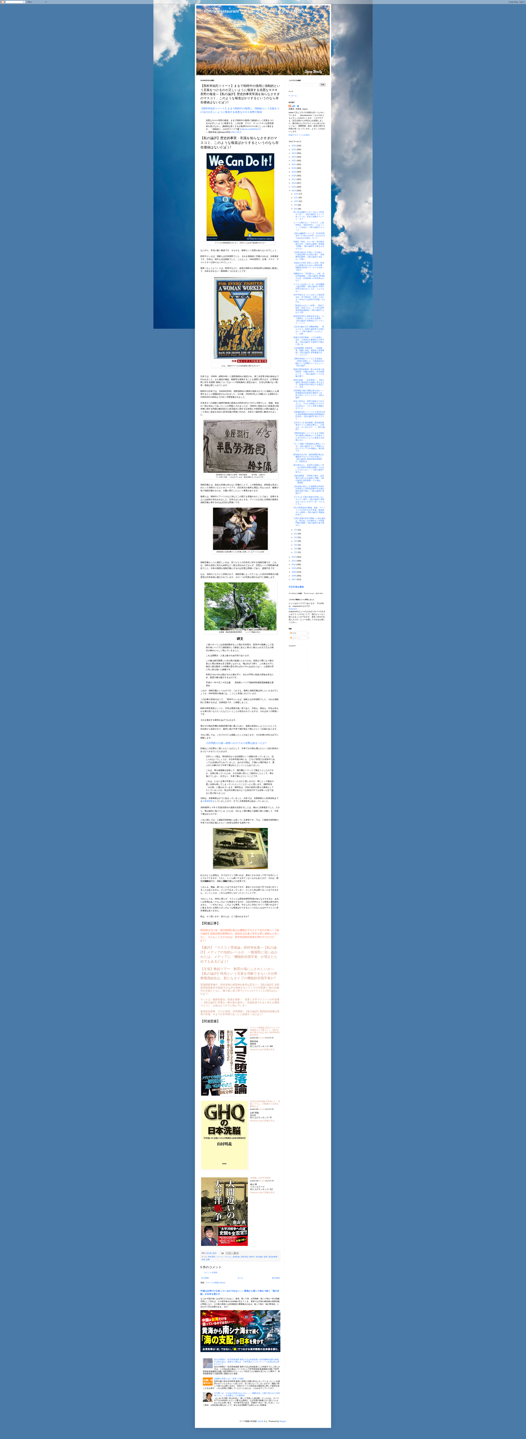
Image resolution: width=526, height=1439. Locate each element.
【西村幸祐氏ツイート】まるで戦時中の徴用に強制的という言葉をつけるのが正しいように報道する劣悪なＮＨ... (308, 436)
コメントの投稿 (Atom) (215, 1282)
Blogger (282, 1421)
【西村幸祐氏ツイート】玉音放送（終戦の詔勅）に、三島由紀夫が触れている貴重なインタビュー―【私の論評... (308, 362)
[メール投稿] (222, 1253)
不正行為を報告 (296, 587)
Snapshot (293, 609)
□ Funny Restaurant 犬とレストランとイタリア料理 (251, 11)
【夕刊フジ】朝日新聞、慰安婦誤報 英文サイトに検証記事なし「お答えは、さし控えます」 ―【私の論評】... (309, 425)
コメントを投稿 (210, 1272)
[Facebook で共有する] (235, 1253)
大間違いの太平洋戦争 (260, 1178)
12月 (296, 194)
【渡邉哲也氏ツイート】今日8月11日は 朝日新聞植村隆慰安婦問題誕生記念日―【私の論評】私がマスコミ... (309, 415)
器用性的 (236, 1257)
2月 (296, 548)
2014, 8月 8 (236, 132)
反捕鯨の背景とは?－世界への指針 (229, 1379)
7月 (296, 530)
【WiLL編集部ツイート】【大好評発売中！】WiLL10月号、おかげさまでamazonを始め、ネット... (309, 235)
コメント (296, 638)
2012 (294, 561)
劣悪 (208, 1260)
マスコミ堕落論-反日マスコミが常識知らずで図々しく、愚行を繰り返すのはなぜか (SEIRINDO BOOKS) (265, 1031)
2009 (294, 572)
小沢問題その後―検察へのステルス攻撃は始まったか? (236, 743)
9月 (296, 205)
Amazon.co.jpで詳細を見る (262, 1049)
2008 (294, 576)
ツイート (219, 1257)
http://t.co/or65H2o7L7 (251, 129)
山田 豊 (295, 106)
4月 (296, 541)
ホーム (240, 1278)
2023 (294, 157)
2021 (294, 164)
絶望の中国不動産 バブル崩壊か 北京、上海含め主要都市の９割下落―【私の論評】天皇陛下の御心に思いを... (308, 340)
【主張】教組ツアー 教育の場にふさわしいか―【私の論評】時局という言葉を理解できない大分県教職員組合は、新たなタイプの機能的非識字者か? (238, 973)
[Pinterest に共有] (237, 1253)
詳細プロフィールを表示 (299, 135)
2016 (294, 183)
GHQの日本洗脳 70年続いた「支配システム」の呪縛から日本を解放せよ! (265, 1103)
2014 (294, 190)
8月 (296, 209)
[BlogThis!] (229, 1253)
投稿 (294, 633)
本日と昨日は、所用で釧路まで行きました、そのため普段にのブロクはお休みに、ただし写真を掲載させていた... (308, 404)
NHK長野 (211, 1257)
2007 (294, 579)
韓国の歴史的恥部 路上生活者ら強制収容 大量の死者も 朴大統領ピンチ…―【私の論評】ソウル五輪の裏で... (308, 372)
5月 (296, 537)
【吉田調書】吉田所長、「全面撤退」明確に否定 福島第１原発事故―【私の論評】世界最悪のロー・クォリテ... (308, 351)
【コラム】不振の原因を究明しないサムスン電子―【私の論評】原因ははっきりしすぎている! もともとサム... (309, 500)
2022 (294, 160)
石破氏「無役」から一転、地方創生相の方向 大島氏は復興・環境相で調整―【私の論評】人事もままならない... (308, 245)
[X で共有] (232, 1253)
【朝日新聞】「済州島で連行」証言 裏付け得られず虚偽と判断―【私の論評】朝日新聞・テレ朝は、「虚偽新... (309, 479)
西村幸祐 (244, 1257)
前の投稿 (276, 1278)
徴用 (265, 1257)
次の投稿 (205, 1278)
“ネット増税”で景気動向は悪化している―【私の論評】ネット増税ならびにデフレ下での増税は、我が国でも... (309, 447)
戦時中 (252, 1257)
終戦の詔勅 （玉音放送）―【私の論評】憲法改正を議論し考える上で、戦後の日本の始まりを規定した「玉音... (308, 383)
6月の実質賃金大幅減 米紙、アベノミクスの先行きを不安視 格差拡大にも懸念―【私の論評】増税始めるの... (309, 511)
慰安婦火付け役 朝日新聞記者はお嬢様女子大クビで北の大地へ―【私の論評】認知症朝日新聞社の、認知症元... (308, 457)
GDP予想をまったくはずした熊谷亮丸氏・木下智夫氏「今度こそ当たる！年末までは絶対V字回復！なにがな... (309, 298)
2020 (294, 168)
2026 (294, 146)
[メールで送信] (227, 1253)
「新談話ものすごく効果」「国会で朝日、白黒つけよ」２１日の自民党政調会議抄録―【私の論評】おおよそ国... (308, 308)
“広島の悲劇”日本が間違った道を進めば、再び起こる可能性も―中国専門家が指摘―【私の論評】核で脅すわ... (309, 521)
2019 (294, 172)
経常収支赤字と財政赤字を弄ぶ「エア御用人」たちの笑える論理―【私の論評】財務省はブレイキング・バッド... (308, 319)
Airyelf (260, 1421)
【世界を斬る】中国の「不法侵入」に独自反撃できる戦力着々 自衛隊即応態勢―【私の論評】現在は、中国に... (308, 255)
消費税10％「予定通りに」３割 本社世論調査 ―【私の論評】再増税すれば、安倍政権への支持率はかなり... (309, 276)
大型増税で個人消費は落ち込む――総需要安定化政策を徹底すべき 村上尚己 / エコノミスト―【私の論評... (308, 393)
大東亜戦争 (207, 801)
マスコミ (228, 1257)
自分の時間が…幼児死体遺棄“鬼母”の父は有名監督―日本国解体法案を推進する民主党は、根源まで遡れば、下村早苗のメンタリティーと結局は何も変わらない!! (246, 1361)
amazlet (262, 1038)
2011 (294, 564)
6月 (296, 534)
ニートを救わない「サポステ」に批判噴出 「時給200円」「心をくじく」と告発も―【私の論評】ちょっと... (308, 226)
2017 (294, 179)
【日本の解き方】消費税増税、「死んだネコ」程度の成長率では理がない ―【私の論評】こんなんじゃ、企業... (308, 330)
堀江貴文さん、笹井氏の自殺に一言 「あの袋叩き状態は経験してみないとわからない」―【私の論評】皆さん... (309, 468)
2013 (294, 557)
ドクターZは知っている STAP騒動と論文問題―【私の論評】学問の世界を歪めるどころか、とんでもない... (308, 287)
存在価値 (259, 1257)
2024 (294, 153)
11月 (296, 197)
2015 (294, 187)
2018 (294, 175)
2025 (294, 149)
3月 (296, 545)
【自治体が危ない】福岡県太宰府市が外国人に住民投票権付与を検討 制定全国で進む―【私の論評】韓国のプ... (309, 489)
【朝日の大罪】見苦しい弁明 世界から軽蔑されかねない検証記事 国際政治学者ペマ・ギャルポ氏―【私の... (309, 266)
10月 (296, 201)
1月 (296, 552)
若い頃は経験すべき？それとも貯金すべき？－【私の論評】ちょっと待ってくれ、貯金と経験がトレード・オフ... (308, 215)
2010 (294, 568)
